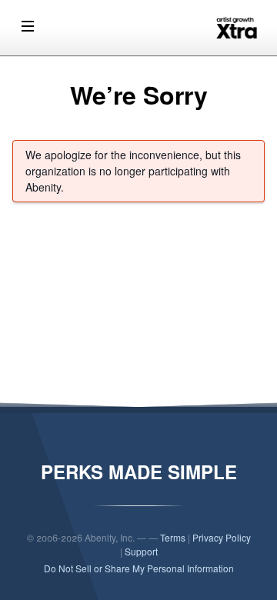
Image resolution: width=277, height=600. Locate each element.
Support (141, 551)
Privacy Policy (221, 537)
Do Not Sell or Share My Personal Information (139, 568)
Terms (172, 537)
